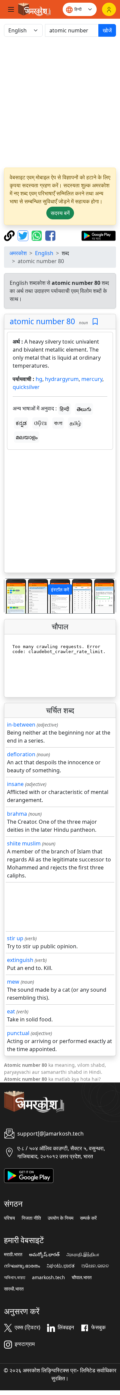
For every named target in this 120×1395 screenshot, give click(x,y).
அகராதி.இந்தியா (82, 1254)
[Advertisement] (60, 102)
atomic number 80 (42, 321)
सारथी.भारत (14, 1288)
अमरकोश (18, 253)
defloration (21, 754)
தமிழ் (75, 423)
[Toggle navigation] (11, 9)
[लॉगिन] (109, 9)
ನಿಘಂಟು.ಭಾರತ (61, 1265)
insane (15, 784)
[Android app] (29, 1175)
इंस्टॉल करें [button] (60, 589)
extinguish (20, 960)
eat (11, 1011)
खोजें (107, 30)
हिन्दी (64, 409)
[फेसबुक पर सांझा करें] (50, 235)
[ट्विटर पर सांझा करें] (24, 235)
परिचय (9, 1218)
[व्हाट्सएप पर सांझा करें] (37, 235)
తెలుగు (84, 409)
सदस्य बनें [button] (60, 213)
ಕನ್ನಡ (21, 423)
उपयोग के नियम (60, 1218)
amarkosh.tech (48, 1277)
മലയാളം (27, 437)
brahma (17, 813)
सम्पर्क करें (88, 1218)
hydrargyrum (62, 379)
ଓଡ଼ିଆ (40, 423)
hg (39, 379)
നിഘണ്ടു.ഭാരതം (22, 1265)
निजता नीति (31, 1218)
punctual (18, 1033)
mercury (91, 379)
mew (13, 981)
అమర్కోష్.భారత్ (44, 1254)
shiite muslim (24, 843)
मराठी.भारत (13, 1254)
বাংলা (58, 423)
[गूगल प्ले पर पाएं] (98, 235)
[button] (12, 596)
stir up (15, 938)
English (44, 253)
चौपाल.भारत (82, 1277)
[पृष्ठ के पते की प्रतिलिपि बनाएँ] (10, 235)
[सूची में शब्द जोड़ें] (95, 321)
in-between (21, 724)
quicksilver (26, 387)
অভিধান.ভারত (14, 1277)
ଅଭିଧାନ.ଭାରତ (95, 1265)
